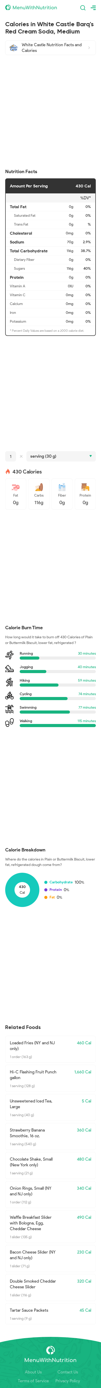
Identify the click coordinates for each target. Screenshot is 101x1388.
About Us (33, 1372)
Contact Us (67, 1372)
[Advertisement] (50, 112)
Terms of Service (33, 1380)
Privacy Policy (67, 1380)
